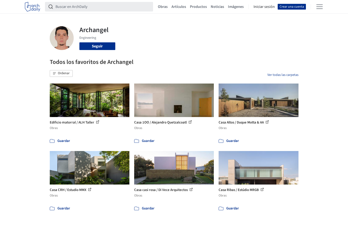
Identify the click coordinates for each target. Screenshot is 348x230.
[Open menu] (319, 7)
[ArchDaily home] (32, 6)
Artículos (178, 6)
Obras (163, 6)
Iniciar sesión (264, 6)
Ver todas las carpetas (282, 75)
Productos (198, 6)
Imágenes (236, 6)
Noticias (217, 6)
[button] (61, 73)
